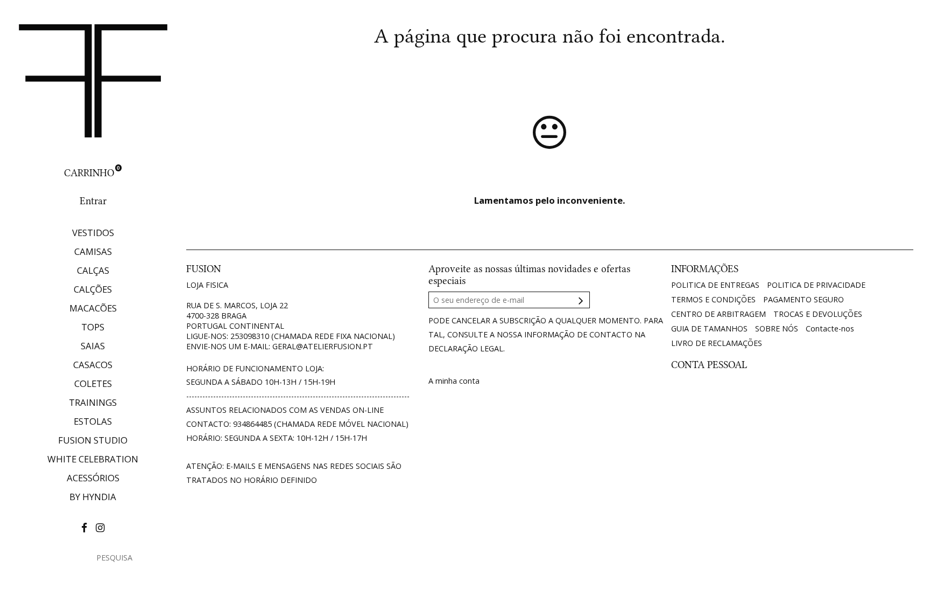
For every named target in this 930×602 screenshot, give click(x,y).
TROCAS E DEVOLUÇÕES (817, 314)
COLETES (93, 383)
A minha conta (454, 381)
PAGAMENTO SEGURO (803, 299)
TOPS (92, 327)
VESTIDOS (93, 232)
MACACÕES (93, 308)
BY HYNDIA (92, 496)
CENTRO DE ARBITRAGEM (718, 314)
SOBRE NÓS (776, 328)
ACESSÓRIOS (93, 478)
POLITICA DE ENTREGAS (715, 285)
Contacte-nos (830, 328)
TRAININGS (93, 402)
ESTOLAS (93, 421)
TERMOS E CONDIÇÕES (713, 299)
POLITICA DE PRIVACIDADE (816, 285)
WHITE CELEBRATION (92, 459)
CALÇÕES (93, 289)
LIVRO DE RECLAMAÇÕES (716, 343)
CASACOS (92, 364)
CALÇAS (93, 270)
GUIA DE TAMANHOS (709, 328)
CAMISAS (93, 251)
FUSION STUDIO (93, 440)
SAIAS (93, 346)
